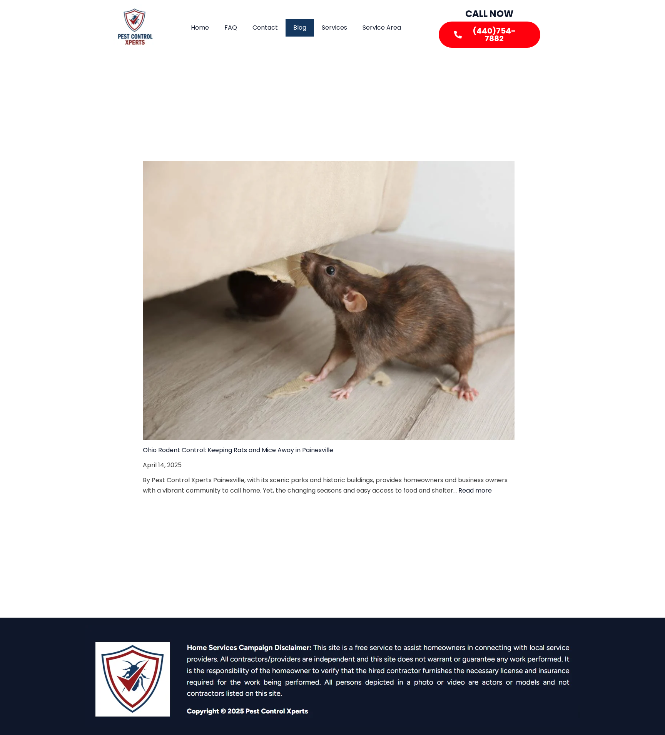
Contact (265, 27)
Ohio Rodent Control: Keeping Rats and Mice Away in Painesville (238, 450)
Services (334, 27)
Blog (299, 27)
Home (200, 27)
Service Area (382, 27)
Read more (475, 490)
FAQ (230, 27)
